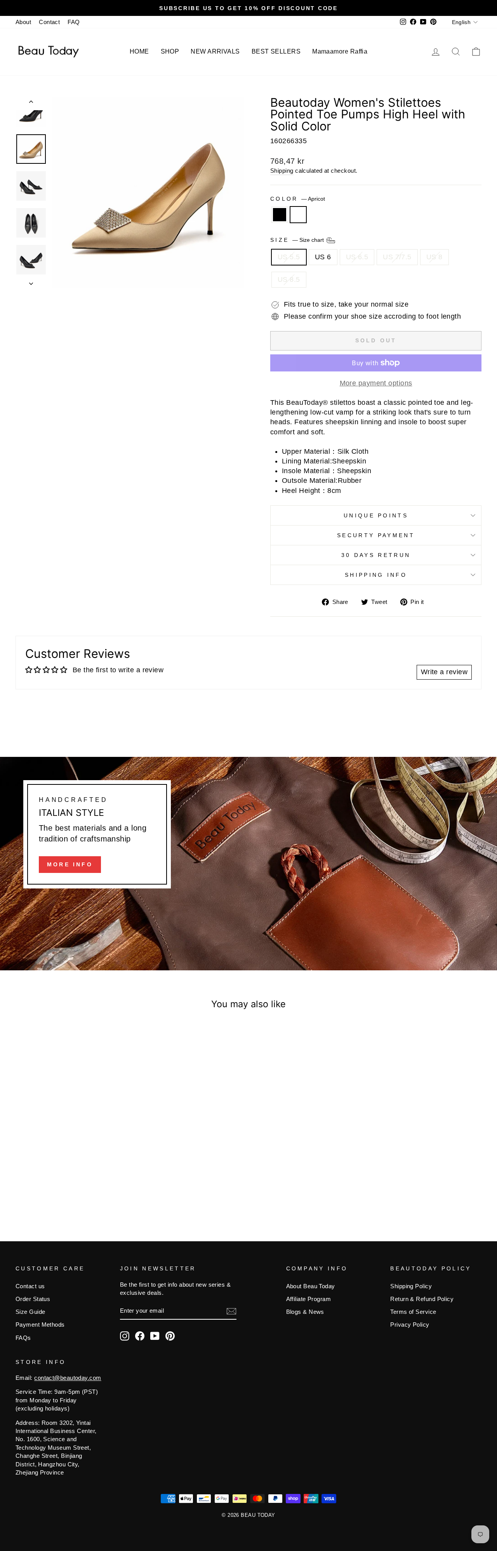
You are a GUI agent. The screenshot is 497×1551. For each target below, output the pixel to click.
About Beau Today (310, 1286)
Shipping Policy (411, 1286)
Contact (49, 22)
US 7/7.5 (397, 257)
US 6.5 (357, 257)
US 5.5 (289, 257)
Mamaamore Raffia (339, 51)
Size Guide (30, 1311)
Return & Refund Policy (422, 1299)
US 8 (434, 257)
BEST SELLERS (276, 51)
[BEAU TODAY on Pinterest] (170, 1336)
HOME (139, 51)
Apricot (298, 214)
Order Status (33, 1299)
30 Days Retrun (375, 555)
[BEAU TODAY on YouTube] (155, 1336)
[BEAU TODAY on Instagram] (124, 1336)
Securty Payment (376, 535)
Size (297, 240)
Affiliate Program (308, 1299)
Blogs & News (305, 1311)
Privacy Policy (409, 1324)
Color (297, 199)
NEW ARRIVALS (215, 51)
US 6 (323, 257)
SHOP (170, 51)
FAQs (23, 1337)
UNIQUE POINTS (376, 515)
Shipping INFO (376, 575)
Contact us (30, 1286)
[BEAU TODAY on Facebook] (139, 1336)
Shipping (282, 170)
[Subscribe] (231, 1311)
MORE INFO (70, 864)
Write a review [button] (444, 672)
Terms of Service (413, 1311)
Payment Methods (40, 1324)
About (23, 22)
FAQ (74, 22)
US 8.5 (289, 279)
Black (279, 214)
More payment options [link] (376, 383)
